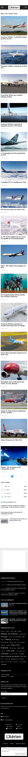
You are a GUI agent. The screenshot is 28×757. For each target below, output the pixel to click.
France (4, 648)
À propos (5, 743)
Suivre (25, 489)
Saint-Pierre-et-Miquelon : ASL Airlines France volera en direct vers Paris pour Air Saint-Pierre (18, 612)
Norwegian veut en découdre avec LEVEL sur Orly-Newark (12, 382)
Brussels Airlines (4, 642)
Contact (12, 743)
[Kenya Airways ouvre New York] (14, 428)
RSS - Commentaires (7, 720)
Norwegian (21, 653)
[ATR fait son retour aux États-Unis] (14, 198)
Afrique (19, 631)
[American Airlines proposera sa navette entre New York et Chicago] (14, 312)
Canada (11, 642)
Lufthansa (4, 654)
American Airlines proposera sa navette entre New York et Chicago (13, 324)
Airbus (4, 634)
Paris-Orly (23, 656)
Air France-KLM (22, 634)
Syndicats (16, 661)
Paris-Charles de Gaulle (10, 656)
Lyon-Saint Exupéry (13, 653)
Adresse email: (4, 691)
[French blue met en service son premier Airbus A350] (4, 520)
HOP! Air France (12, 648)
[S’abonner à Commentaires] (1, 720)
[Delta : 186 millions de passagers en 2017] (14, 254)
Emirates (3, 645)
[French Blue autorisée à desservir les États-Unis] (14, 341)
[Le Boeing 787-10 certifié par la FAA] (14, 170)
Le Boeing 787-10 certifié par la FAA (13, 182)
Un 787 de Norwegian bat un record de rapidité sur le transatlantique (13, 237)
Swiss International (9, 661)
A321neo (7, 631)
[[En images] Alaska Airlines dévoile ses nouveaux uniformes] (14, 283)
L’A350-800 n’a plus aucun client (15, 581)
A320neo (3, 631)
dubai (19, 642)
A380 (15, 631)
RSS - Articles (5, 716)
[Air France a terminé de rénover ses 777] (4, 605)
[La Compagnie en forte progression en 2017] (14, 141)
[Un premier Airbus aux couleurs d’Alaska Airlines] (14, 83)
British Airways (15, 639)
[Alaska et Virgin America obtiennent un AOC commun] (14, 399)
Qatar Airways (7, 659)
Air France (13, 634)
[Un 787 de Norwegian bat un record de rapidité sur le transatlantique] (14, 225)
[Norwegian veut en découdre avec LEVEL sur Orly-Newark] (14, 370)
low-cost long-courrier (20, 651)
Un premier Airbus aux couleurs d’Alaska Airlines (11, 96)
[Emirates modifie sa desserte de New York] (14, 54)
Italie (18, 648)
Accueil (2, 11)
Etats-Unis (15, 645)
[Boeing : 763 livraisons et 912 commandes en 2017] (14, 455)
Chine (15, 642)
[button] (26, 7)
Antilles (10, 636)
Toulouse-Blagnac (22, 661)
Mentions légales (20, 743)
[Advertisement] (14, 2)
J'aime (25, 486)
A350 (11, 631)
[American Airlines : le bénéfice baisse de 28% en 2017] (14, 25)
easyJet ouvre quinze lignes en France (16, 584)
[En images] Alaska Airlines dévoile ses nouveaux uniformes (13, 295)
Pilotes (2, 659)
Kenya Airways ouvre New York (11, 440)
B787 (23, 636)
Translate (11, 676)
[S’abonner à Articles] (1, 716)
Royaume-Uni (15, 659)
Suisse (2, 661)
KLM (22, 648)
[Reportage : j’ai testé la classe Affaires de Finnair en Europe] (4, 621)
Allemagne (4, 636)
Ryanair (22, 659)
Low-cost (10, 651)
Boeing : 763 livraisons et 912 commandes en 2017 (11, 468)
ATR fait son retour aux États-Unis (13, 209)
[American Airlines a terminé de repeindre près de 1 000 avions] (14, 112)
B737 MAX (18, 636)
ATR (13, 636)
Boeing (8, 639)
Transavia (3, 664)
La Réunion (3, 651)
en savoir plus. (5, 751)
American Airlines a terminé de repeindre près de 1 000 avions (11, 125)
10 (21, 476)
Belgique (2, 639)
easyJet (23, 642)
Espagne (8, 645)
